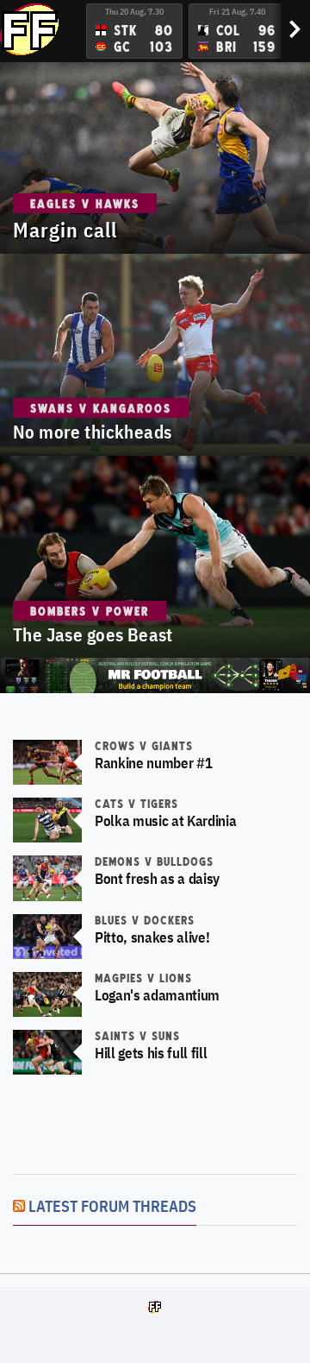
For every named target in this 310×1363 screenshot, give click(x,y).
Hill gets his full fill (151, 1053)
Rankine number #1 (153, 763)
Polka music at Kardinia (165, 820)
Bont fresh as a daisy (157, 878)
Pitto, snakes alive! (152, 937)
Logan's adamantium (157, 995)
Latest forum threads (112, 1206)
